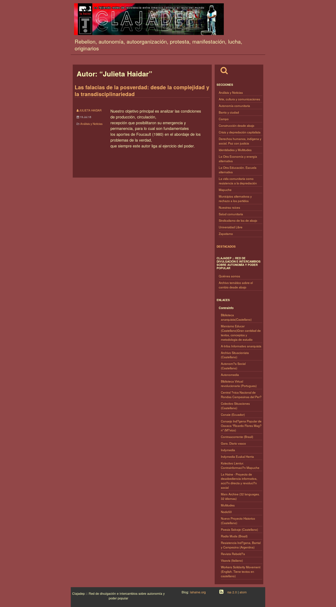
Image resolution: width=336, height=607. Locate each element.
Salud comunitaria (231, 214)
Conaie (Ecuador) (233, 414)
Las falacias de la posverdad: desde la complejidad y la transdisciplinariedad (142, 90)
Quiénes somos (229, 276)
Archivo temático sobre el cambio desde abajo (236, 284)
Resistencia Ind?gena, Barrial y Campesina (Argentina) (241, 544)
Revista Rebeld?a (233, 554)
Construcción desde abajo (236, 125)
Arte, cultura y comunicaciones (239, 99)
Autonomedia (230, 374)
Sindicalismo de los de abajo (238, 220)
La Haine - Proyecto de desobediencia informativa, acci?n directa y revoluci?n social (239, 481)
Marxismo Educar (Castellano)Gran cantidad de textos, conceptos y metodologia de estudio (241, 333)
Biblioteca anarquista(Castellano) (236, 317)
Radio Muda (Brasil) (234, 536)
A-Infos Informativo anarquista (241, 346)
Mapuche (225, 189)
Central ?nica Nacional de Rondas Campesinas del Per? (241, 394)
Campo (224, 119)
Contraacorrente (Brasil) (237, 436)
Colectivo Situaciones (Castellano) (235, 405)
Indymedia (228, 450)
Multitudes (228, 505)
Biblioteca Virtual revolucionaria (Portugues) (239, 383)
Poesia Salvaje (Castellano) (239, 529)
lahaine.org (198, 592)
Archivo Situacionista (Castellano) (235, 354)
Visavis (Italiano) (232, 560)
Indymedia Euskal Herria (237, 456)
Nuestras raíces (229, 207)
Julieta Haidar (91, 110)
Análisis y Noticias (231, 92)
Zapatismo (226, 233)
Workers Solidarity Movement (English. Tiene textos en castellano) (240, 571)
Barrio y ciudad (229, 112)
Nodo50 (226, 512)
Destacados (226, 246)
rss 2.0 (232, 592)
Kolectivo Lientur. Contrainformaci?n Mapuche (240, 465)
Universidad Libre (230, 227)
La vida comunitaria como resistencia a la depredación (238, 180)
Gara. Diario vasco (233, 443)
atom (243, 592)
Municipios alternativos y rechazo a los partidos (235, 198)
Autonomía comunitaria (234, 105)
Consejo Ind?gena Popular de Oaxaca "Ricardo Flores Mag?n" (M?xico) (241, 425)
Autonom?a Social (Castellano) (233, 365)
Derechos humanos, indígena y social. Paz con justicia (240, 141)
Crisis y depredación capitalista (240, 132)
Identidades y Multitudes (235, 150)
